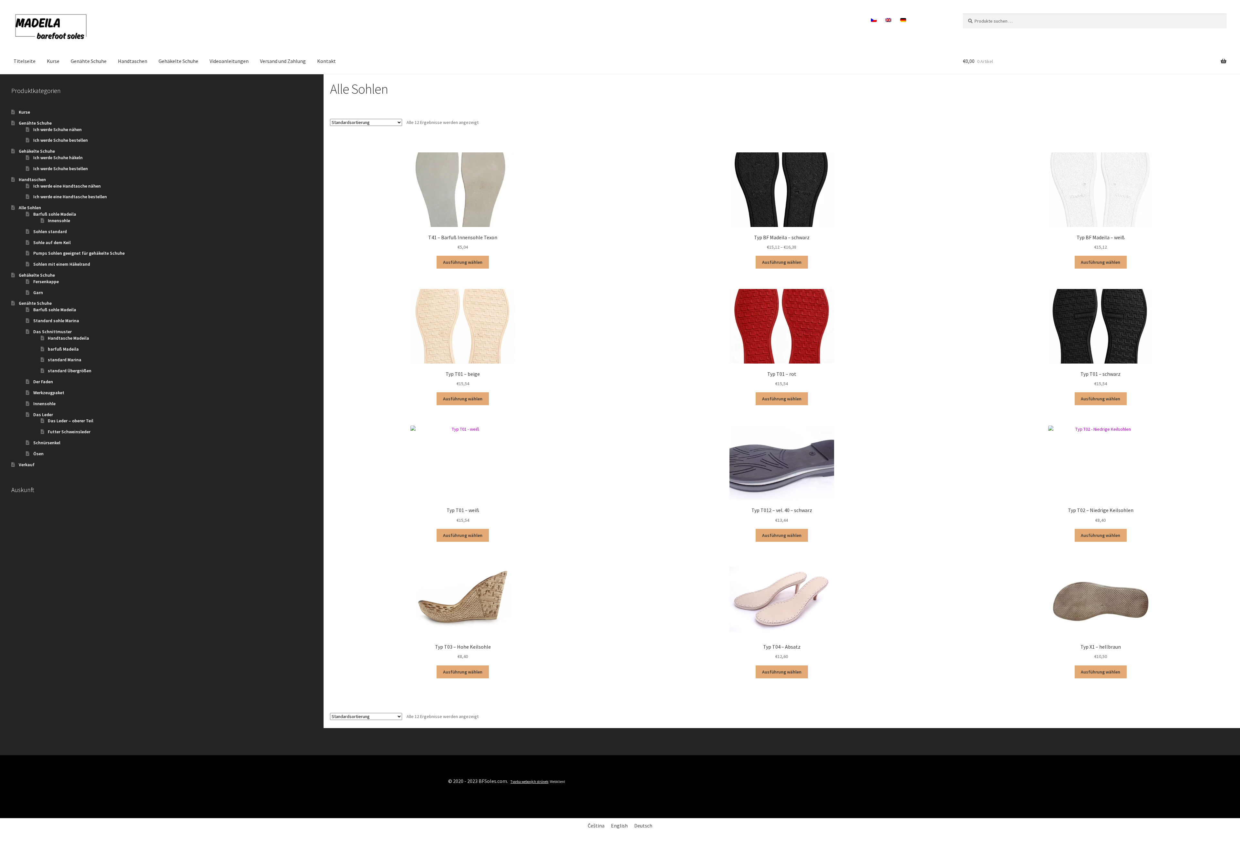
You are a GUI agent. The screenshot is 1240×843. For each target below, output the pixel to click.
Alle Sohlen (30, 208)
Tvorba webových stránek (529, 781)
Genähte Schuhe (89, 61)
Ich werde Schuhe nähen (57, 129)
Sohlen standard (50, 231)
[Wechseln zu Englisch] (888, 20)
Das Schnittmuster (52, 331)
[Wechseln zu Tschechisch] (874, 20)
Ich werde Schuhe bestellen (60, 140)
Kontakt (326, 61)
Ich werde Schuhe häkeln (58, 157)
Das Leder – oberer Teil (70, 421)
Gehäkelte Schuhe (178, 61)
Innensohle (59, 220)
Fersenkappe (46, 281)
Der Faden (43, 382)
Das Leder (43, 414)
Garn (38, 292)
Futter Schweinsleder (69, 432)
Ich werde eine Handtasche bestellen (70, 197)
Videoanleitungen (229, 61)
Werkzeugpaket (48, 393)
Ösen (38, 454)
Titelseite (25, 61)
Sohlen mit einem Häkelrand (61, 264)
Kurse (53, 61)
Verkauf (27, 465)
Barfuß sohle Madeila (54, 214)
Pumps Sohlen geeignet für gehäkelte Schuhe (79, 253)
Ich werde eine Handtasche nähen (67, 186)
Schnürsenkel (46, 443)
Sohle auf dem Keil (52, 242)
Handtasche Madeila (68, 338)
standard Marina (64, 360)
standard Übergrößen (69, 371)
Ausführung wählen (462, 262)
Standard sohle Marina (56, 321)
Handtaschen (132, 61)
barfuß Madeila (63, 349)
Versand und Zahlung (283, 61)
